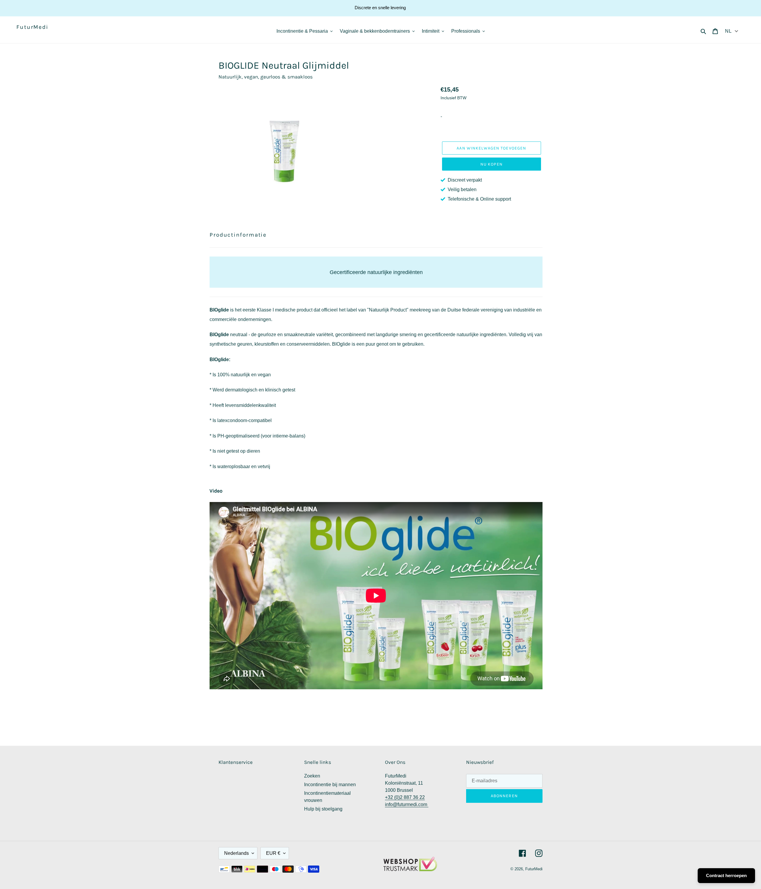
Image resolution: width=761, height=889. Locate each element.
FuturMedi (32, 27)
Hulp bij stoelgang (323, 808)
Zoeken (312, 775)
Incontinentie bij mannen (330, 784)
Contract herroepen (726, 875)
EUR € (273, 853)
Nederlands (236, 853)
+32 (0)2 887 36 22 (405, 797)
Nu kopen (491, 164)
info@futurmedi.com (406, 804)
